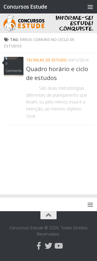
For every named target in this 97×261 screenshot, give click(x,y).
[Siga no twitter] (48, 246)
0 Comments (14, 67)
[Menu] (90, 6)
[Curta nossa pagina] (39, 246)
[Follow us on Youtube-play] (58, 246)
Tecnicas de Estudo (46, 59)
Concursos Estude (25, 6)
